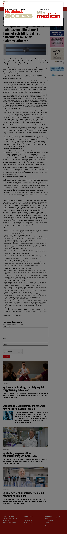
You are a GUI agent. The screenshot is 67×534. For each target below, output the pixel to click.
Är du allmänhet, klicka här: (42, 9)
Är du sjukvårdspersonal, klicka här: (15, 9)
